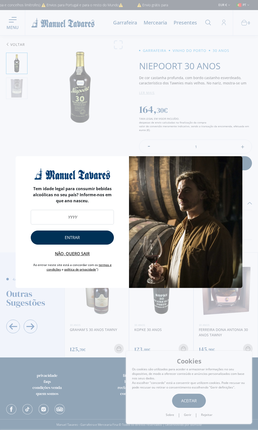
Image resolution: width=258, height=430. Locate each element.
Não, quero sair (72, 253)
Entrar (72, 237)
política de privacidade (80, 269)
